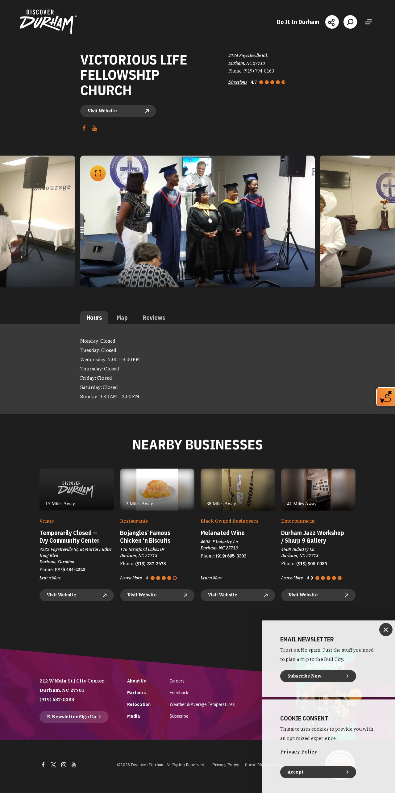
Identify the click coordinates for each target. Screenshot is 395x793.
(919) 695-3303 (231, 556)
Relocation (139, 704)
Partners (136, 692)
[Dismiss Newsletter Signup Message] (386, 629)
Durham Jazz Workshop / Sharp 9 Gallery (312, 536)
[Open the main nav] (368, 22)
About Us (136, 681)
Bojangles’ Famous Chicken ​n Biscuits (145, 536)
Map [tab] (122, 317)
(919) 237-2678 (150, 563)
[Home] (48, 21)
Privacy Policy (225, 764)
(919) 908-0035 (311, 563)
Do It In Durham (298, 22)
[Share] (332, 22)
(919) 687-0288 (57, 699)
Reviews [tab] (154, 317)
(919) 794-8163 (258, 71)
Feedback (179, 692)
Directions (237, 82)
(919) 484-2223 (70, 569)
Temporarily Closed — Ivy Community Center (69, 536)
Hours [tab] (94, 317)
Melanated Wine (223, 532)
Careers (177, 681)
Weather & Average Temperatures (202, 704)
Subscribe (179, 716)
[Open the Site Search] (350, 22)
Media (133, 716)
